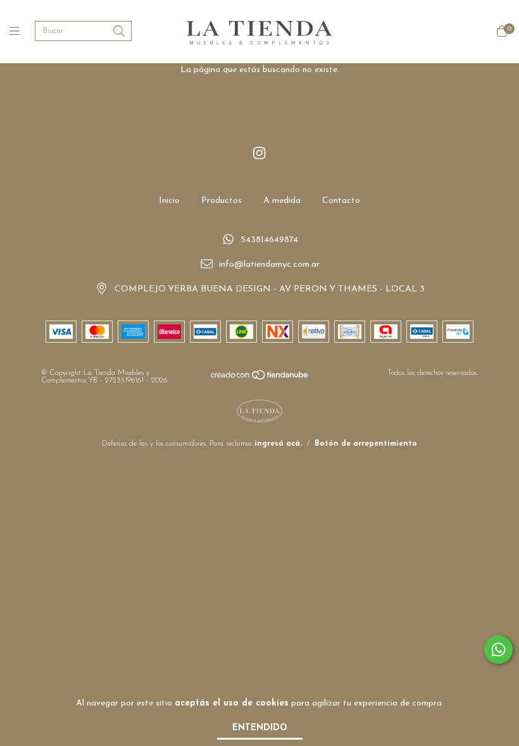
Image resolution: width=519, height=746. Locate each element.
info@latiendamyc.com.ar (269, 264)
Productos (221, 200)
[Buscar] (118, 32)
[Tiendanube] (260, 378)
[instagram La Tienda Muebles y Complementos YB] (259, 154)
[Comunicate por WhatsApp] (498, 649)
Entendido (259, 728)
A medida (282, 200)
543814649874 (269, 240)
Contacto (341, 200)
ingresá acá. (278, 444)
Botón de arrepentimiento (366, 444)
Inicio (169, 200)
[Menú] (22, 32)
